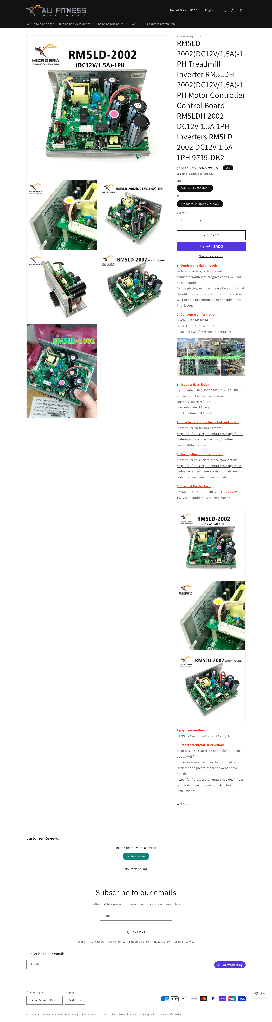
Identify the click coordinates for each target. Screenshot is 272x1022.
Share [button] (184, 803)
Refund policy (89, 1014)
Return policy (116, 942)
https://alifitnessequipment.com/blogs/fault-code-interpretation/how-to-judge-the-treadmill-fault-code (210, 439)
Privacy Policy (161, 942)
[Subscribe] (167, 916)
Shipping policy (148, 1014)
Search (82, 942)
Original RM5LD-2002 (195, 188)
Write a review (136, 856)
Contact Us (97, 942)
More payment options (211, 255)
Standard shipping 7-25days (200, 204)
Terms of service (127, 1014)
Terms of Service (183, 942)
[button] (76, 24)
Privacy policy (107, 1014)
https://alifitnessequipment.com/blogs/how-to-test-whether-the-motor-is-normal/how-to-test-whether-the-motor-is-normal (210, 471)
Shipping (182, 173)
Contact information (171, 1014)
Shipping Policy (139, 942)
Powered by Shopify (68, 1014)
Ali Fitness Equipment (46, 1014)
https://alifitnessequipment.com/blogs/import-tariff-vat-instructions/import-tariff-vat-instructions (211, 785)
